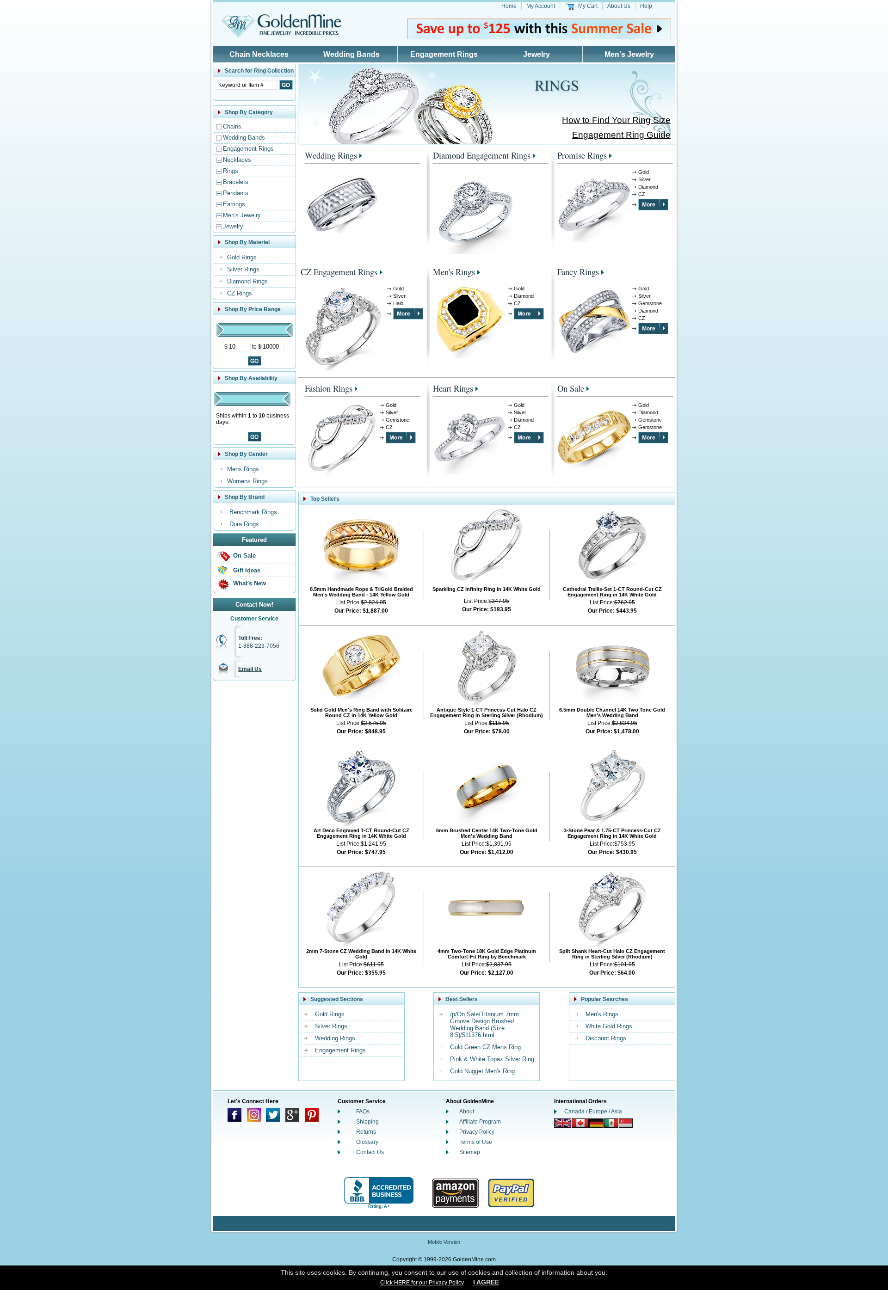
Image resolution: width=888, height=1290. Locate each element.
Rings (230, 170)
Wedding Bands (351, 54)
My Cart (588, 6)
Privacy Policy (476, 1132)
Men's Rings (454, 271)
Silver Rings (243, 269)
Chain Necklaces (259, 54)
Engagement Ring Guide (621, 135)
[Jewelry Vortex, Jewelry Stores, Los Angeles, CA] (378, 1193)
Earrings (234, 204)
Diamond (648, 187)
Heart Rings (453, 388)
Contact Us (370, 1152)
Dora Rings (244, 524)
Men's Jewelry (629, 54)
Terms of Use (475, 1142)
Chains (232, 126)
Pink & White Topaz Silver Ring (492, 1059)
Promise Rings (582, 155)
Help (646, 6)
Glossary (367, 1142)
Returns (366, 1132)
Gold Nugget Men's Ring (482, 1071)
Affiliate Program (480, 1121)
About (466, 1111)
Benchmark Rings (253, 512)
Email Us (250, 669)
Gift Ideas (246, 570)
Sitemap (469, 1152)
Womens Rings (247, 481)
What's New (249, 583)
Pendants (235, 193)
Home (509, 6)
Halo (398, 303)
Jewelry (536, 54)
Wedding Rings (331, 155)
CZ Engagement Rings (339, 271)
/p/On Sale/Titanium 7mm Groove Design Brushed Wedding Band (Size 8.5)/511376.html (484, 1024)
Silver (644, 179)
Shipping (367, 1121)
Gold (643, 172)
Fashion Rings (328, 388)
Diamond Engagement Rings (481, 155)
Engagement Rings (444, 54)
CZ (641, 194)
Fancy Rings (578, 271)
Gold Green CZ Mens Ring (485, 1047)
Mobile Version (444, 1242)
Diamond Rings (247, 281)
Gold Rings (242, 257)
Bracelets (235, 181)
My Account (540, 6)
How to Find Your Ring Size (616, 120)
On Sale (244, 555)
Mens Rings (243, 469)
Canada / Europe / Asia (593, 1111)
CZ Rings (239, 293)
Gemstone (650, 303)
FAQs (363, 1111)
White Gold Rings (609, 1026)
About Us (618, 6)
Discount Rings (606, 1038)
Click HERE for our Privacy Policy (422, 1282)
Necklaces (237, 159)
